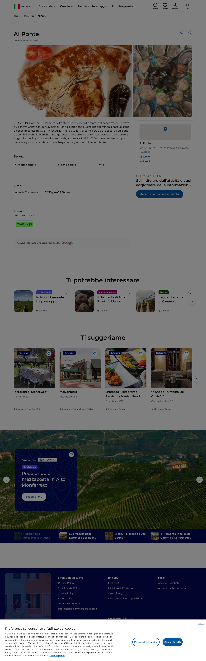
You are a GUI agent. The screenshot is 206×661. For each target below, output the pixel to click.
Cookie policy (57, 655)
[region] (103, 640)
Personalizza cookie (146, 642)
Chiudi (201, 623)
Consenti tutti (172, 642)
